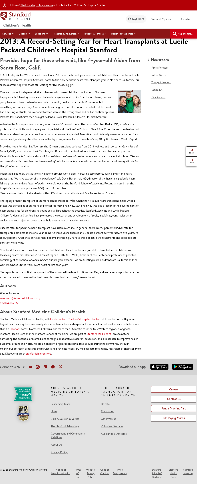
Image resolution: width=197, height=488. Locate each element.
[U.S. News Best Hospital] (23, 413)
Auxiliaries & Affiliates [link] (114, 434)
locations (15, 329)
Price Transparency (120, 471)
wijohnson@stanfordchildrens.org (20, 298)
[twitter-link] (60, 367)
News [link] (54, 411)
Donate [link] (185, 19)
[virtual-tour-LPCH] (30, 367)
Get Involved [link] (108, 419)
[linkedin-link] (45, 367)
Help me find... (185, 33)
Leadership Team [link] (60, 404)
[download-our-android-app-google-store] (182, 367)
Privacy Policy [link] (59, 452)
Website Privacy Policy (90, 473)
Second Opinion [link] (161, 19)
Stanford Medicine (97, 334)
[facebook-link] (53, 367)
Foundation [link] (107, 411)
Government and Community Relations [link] (68, 435)
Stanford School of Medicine (157, 473)
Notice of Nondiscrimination (60, 471)
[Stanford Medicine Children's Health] (15, 19)
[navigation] (98, 34)
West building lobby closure (36, 5)
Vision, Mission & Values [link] (65, 419)
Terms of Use (77, 473)
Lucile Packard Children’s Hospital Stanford (75, 319)
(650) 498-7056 (9, 303)
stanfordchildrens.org (38, 353)
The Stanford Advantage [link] (65, 426)
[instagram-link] (38, 367)
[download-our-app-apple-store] (159, 367)
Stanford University (188, 471)
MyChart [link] (138, 19)
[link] (73, 420)
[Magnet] (23, 394)
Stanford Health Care (173, 473)
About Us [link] (56, 445)
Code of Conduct (104, 471)
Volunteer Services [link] (112, 426)
